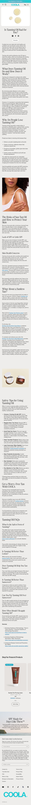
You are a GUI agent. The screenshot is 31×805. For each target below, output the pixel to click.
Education (15, 40)
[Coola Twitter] (23, 787)
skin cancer (5, 270)
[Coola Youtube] (3, 787)
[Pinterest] (18, 36)
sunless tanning (19, 501)
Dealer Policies (19, 776)
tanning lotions (6, 558)
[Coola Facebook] (13, 787)
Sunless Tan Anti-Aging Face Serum (11, 325)
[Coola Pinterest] (28, 787)
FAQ (3, 774)
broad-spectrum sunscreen (17, 448)
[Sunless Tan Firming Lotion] (15, 677)
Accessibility (19, 774)
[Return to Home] (15, 5)
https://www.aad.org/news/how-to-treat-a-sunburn (16, 633)
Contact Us (4, 769)
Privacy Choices (19, 779)
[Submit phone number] (27, 764)
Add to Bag (15, 704)
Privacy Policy (19, 771)
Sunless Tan (24, 296)
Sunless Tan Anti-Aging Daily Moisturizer (12, 338)
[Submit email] (27, 747)
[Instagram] (12, 36)
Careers (4, 781)
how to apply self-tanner (8, 538)
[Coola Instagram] (8, 787)
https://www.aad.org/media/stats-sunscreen (16, 640)
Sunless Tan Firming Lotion (16, 313)
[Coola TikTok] (18, 787)
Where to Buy (5, 776)
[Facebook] (15, 36)
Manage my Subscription (7, 779)
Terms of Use (19, 769)
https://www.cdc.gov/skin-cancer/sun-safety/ (16, 646)
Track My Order (5, 771)
